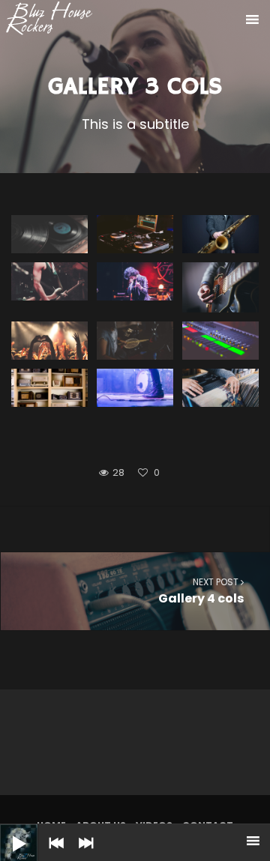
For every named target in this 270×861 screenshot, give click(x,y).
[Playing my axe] (220, 287)
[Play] (7, 831)
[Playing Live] (49, 281)
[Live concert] (135, 388)
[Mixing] (135, 234)
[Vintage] (49, 388)
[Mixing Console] (220, 340)
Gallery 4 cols (201, 591)
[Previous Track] (52, 853)
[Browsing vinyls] (220, 388)
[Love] (49, 340)
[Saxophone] (220, 234)
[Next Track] (82, 853)
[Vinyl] (49, 234)
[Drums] (135, 340)
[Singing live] (135, 281)
